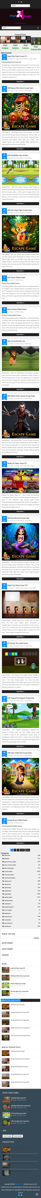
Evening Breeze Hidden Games (17, 820)
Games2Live (7, 884)
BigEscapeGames (9, 868)
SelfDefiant (7, 920)
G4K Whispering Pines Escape (20, 1171)
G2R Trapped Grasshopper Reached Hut (20, 698)
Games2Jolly (28, 646)
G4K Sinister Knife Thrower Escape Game (21, 395)
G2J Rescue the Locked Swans (17, 643)
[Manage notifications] (37, 1194)
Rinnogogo (7, 913)
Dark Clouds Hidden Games (16, 277)
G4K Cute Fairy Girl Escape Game (20, 1035)
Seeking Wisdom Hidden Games (21, 1155)
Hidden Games (20, 280)
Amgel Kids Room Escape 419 (20, 1074)
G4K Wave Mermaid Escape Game (18, 518)
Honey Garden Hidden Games (17, 309)
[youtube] (21, 1)
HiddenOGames (8, 900)
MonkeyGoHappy (29, 466)
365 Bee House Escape (18, 1004)
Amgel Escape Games (22, 58)
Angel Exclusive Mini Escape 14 (21, 1163)
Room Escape (8, 916)
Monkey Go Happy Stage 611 (17, 463)
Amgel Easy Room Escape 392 (17, 585)
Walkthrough (8, 923)
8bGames (6, 858)
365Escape (7, 855)
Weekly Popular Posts (10, 1000)
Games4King (28, 90)
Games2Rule (28, 158)
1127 (22, 850)
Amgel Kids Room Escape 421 (17, 56)
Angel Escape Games (10, 865)
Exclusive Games (9, 874)
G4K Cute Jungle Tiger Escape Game (19, 210)
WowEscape (28, 343)
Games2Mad (7, 887)
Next (27, 850)
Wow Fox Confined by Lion (16, 341)
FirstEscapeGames (9, 878)
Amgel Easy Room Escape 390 (20, 1082)
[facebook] (19, 1)
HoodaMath (7, 903)
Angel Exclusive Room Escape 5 (20, 1028)
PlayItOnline (8, 910)
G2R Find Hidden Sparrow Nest (17, 155)
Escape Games (33, 58)
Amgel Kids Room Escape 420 (20, 1020)
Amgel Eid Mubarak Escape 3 (19, 1066)
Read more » (20, 81)
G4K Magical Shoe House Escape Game (20, 88)
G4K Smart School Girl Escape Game (19, 752)
